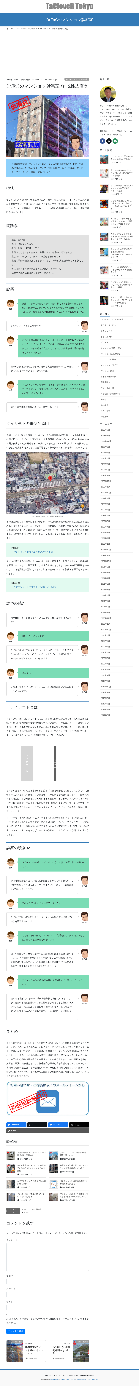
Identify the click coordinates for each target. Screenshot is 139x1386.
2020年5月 (105, 658)
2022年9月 (105, 498)
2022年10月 (106, 493)
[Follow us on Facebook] (102, 141)
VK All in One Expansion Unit (87, 1379)
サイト (9, 1301)
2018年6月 (105, 709)
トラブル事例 (106, 337)
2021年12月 (106, 550)
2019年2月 (105, 681)
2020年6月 (105, 652)
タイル (26, 1213)
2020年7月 (105, 647)
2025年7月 (105, 430)
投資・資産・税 (107, 388)
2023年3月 (105, 464)
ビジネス (104, 342)
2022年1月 (105, 544)
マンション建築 (107, 371)
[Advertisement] (69, 51)
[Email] (115, 141)
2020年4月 (105, 664)
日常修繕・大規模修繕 (110, 394)
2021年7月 (105, 578)
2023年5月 (105, 453)
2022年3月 (105, 532)
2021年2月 (105, 607)
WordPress (54, 1379)
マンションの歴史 (108, 359)
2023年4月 (105, 458)
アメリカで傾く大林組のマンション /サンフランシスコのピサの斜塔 (122, 300)
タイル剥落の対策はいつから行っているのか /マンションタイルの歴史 (31, 1168)
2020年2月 (105, 675)
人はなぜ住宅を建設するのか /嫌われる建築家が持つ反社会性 (122, 173)
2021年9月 (105, 567)
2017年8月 (105, 715)
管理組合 (104, 416)
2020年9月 (105, 635)
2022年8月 (105, 504)
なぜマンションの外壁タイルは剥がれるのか (35, 587)
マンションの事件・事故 (111, 348)
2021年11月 (106, 555)
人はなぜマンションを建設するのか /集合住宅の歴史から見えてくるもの (122, 236)
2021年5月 (105, 590)
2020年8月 (105, 641)
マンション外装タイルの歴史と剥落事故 (33, 552)
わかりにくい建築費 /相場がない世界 (61, 1350)
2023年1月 (105, 475)
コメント (12, 1240)
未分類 (103, 399)
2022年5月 (105, 521)
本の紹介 (104, 405)
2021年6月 (105, 584)
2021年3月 (105, 601)
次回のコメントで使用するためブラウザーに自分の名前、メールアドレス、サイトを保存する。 (47, 1321)
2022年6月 (105, 515)
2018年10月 (106, 687)
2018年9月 (105, 692)
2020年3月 (105, 669)
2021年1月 (105, 612)
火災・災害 (105, 411)
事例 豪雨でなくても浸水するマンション (34, 1350)
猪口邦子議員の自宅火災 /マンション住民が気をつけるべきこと (122, 188)
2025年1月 (105, 435)
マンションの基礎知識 (110, 354)
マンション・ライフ (109, 365)
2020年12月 (106, 618)
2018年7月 (105, 704)
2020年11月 (106, 624)
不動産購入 (105, 382)
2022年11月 (106, 487)
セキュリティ (106, 331)
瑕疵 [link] (39, 998)
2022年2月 (105, 538)
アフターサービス (108, 325)
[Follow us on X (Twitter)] (109, 141)
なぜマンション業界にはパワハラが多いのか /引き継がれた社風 (122, 284)
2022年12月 (106, 481)
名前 (9, 1276)
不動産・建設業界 (108, 376)
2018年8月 (105, 698)
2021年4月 (105, 595)
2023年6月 (105, 447)
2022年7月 (105, 510)
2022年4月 (105, 527)
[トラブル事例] (15, 1350)
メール (11, 1289)
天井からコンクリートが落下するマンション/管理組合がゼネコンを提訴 (121, 221)
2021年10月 (106, 561)
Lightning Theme (68, 1379)
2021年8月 (105, 572)
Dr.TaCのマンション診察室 (76, 79)
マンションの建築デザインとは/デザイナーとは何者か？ (121, 269)
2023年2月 (105, 470)
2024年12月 (106, 441)
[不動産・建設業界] (81, 1350)
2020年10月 (106, 630)
